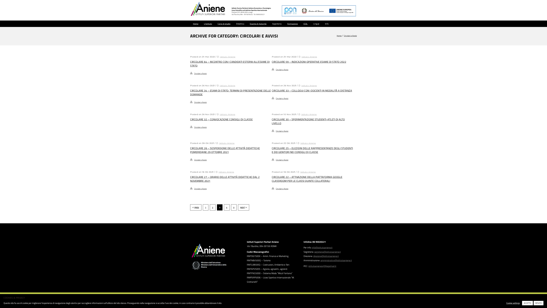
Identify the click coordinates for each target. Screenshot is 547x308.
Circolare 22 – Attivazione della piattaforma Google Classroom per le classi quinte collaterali (307, 179)
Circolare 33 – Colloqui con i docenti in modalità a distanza (312, 91)
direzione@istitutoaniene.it (326, 256)
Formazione (292, 23)
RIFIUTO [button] (538, 303)
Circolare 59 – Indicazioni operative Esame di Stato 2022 (309, 62)
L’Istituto (208, 23)
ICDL (306, 23)
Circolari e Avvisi (350, 35)
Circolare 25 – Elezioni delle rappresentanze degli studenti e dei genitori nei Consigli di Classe (312, 150)
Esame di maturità (258, 23)
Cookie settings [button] (513, 303)
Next (242, 207)
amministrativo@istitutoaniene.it (336, 260)
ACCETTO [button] (527, 303)
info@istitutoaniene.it (322, 247)
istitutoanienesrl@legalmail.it (322, 266)
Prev (196, 207)
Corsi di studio (224, 23)
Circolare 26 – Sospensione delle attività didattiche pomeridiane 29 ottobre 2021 (225, 150)
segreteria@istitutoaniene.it (327, 252)
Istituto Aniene (227, 56)
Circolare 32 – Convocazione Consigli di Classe (221, 119)
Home (195, 23)
